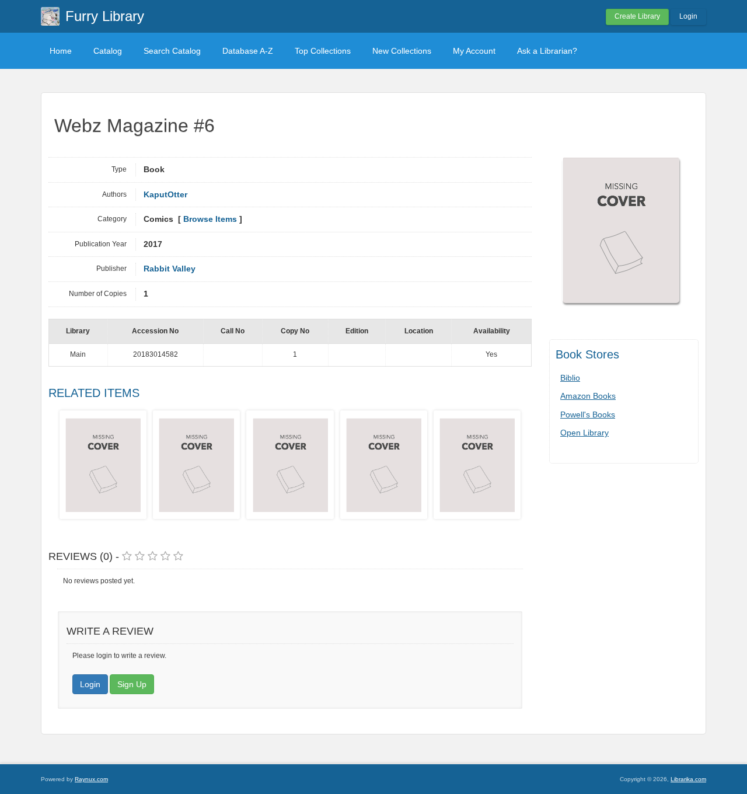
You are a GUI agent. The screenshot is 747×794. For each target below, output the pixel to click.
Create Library (637, 16)
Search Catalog (172, 50)
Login (688, 16)
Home (61, 50)
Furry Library (104, 16)
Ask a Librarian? (547, 50)
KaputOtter (165, 194)
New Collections (401, 50)
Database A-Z (247, 50)
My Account (474, 50)
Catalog (107, 50)
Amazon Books (588, 396)
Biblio (570, 377)
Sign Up (131, 684)
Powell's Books (587, 414)
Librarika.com (688, 779)
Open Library (584, 432)
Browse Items (210, 219)
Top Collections (323, 50)
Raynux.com (91, 779)
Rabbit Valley (170, 268)
